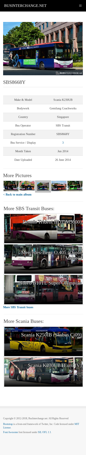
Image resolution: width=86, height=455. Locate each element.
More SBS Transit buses (18, 307)
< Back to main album (17, 194)
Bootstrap (8, 424)
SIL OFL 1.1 (44, 432)
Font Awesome (10, 432)
